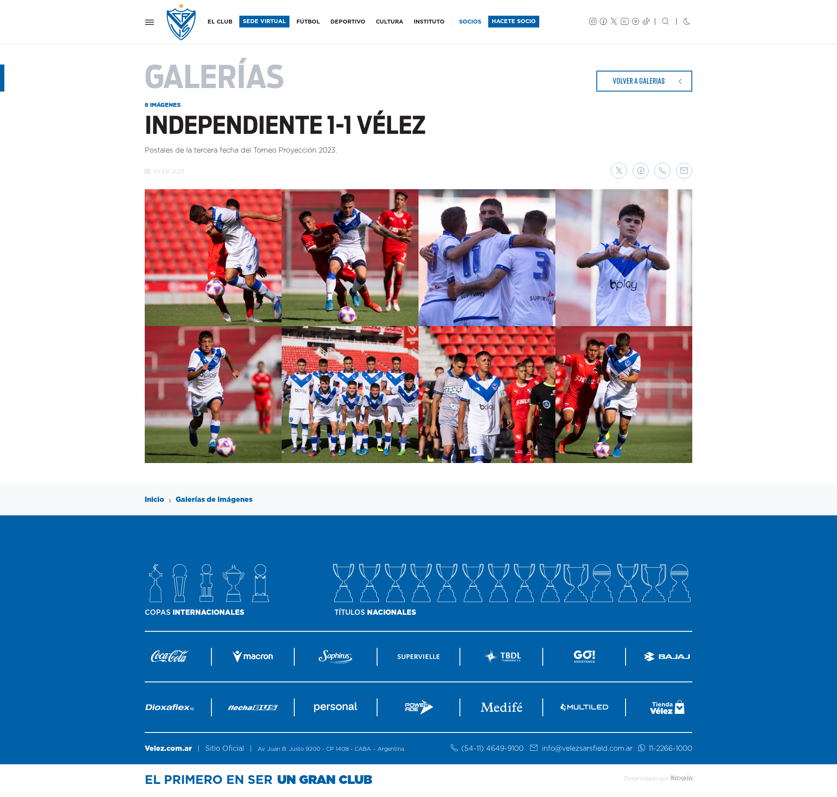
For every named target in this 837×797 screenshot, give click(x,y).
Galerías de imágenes (214, 499)
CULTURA (389, 22)
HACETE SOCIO (514, 21)
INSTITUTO (429, 22)
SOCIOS (470, 22)
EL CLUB (220, 22)
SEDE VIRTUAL (264, 21)
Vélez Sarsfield (182, 22)
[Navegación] (150, 22)
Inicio (154, 499)
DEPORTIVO (347, 22)
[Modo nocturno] (680, 22)
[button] (619, 171)
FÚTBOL (308, 22)
